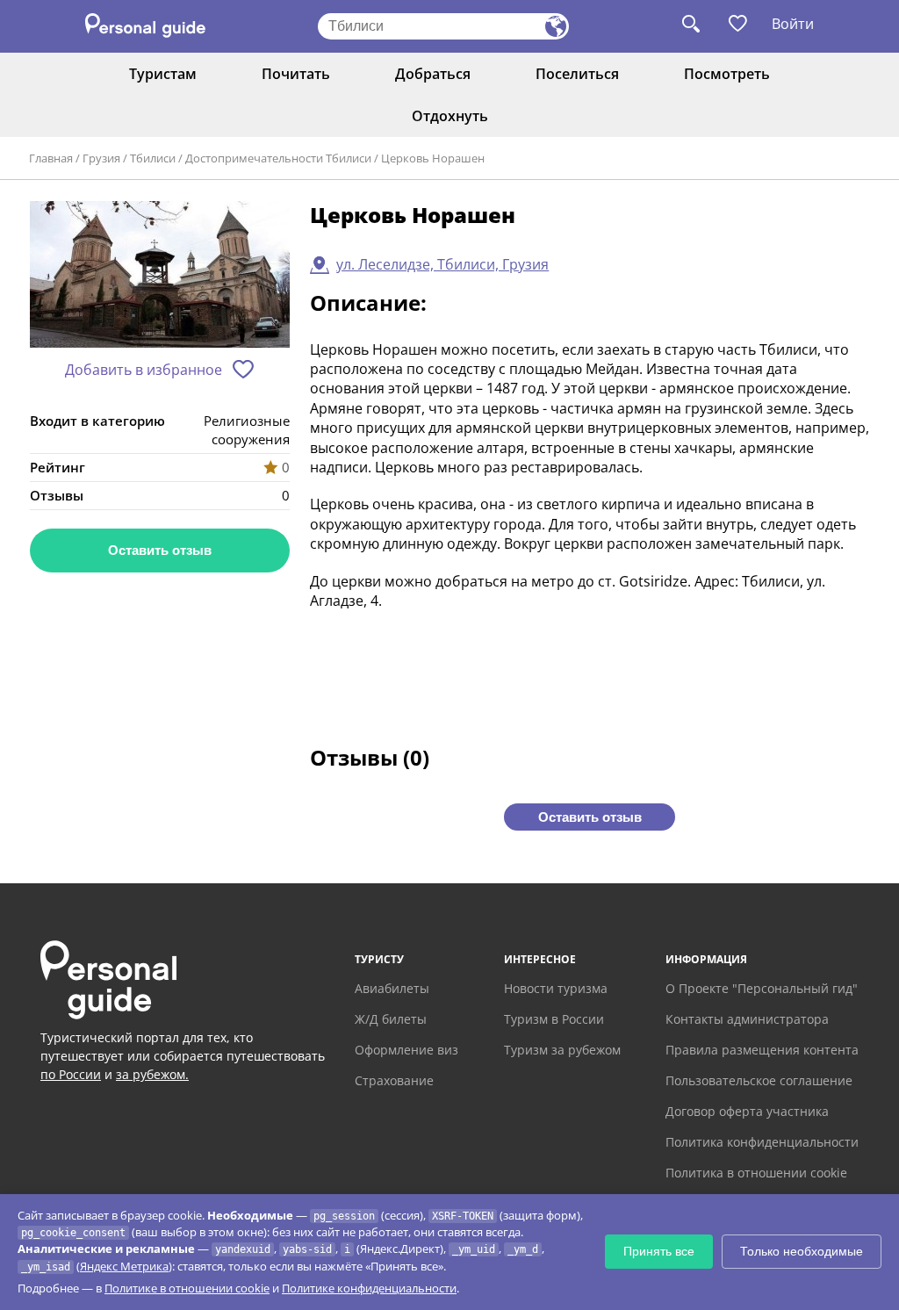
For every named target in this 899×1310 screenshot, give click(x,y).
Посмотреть (727, 73)
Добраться (433, 73)
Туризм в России (554, 1019)
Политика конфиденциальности (762, 1142)
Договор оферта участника (747, 1111)
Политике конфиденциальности (369, 1288)
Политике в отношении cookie (187, 1288)
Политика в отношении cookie (756, 1172)
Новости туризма (556, 988)
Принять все (658, 1251)
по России (70, 1074)
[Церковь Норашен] (160, 275)
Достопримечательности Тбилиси (278, 158)
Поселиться (577, 73)
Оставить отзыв (160, 550)
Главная (51, 158)
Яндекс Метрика (124, 1266)
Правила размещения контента (762, 1049)
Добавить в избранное (143, 369)
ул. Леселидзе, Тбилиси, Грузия (442, 264)
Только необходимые (801, 1251)
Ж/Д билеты (391, 1019)
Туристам (163, 73)
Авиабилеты (392, 988)
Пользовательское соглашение (758, 1080)
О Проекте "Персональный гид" (761, 988)
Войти (793, 23)
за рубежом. (152, 1074)
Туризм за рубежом (562, 1049)
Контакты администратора (747, 1019)
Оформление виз (406, 1049)
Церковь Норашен (433, 158)
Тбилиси (153, 158)
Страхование (394, 1080)
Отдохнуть (450, 116)
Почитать (296, 73)
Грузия (101, 158)
